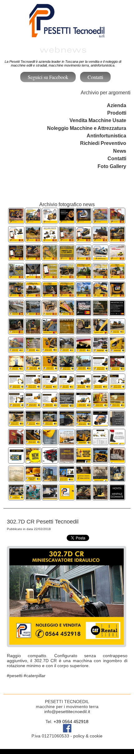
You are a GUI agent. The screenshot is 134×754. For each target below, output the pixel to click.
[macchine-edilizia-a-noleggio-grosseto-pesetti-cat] (83, 479)
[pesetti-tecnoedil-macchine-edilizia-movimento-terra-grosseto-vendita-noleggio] (50, 258)
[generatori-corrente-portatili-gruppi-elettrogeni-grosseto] (50, 461)
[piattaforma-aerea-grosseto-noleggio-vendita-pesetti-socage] (100, 258)
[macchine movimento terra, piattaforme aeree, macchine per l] (16, 442)
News (119, 151)
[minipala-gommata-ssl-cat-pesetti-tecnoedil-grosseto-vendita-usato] (83, 258)
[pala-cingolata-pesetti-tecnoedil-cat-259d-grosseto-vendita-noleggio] (100, 368)
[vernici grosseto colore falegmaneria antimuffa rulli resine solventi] (100, 350)
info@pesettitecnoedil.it (67, 711)
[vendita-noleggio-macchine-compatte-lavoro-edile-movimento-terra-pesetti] (50, 239)
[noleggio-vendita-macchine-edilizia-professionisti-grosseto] (100, 479)
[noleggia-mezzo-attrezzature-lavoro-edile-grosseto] (83, 461)
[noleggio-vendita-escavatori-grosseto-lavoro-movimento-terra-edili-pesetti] (33, 295)
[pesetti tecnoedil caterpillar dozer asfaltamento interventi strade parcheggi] (16, 332)
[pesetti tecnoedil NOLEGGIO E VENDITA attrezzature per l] (117, 479)
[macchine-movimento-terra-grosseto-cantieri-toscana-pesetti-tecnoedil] (33, 258)
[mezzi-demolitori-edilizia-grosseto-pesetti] (67, 461)
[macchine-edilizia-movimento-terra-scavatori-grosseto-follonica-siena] (83, 442)
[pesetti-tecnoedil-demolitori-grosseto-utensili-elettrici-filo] (117, 424)
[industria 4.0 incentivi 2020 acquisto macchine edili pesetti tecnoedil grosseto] (67, 332)
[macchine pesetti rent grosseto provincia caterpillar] (50, 405)
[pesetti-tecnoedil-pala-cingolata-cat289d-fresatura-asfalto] (33, 461)
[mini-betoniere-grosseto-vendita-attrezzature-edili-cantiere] (33, 497)
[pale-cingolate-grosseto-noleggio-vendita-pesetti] (67, 276)
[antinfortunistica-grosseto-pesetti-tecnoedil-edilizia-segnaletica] (33, 479)
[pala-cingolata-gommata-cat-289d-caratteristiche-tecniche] (16, 461)
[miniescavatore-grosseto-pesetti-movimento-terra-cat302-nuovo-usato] (83, 295)
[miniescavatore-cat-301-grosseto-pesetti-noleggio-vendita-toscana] (67, 239)
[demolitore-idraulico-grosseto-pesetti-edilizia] (50, 497)
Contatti (95, 77)
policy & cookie (88, 735)
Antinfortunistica (106, 135)
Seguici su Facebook (48, 77)
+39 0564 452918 (71, 721)
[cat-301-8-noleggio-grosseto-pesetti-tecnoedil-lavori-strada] (16, 295)
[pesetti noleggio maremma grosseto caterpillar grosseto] (16, 424)
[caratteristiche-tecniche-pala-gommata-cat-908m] (100, 442)
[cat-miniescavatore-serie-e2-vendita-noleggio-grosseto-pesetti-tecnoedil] (117, 239)
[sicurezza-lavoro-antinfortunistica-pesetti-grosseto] (50, 442)
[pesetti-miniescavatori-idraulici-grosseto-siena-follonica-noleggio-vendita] (50, 479)
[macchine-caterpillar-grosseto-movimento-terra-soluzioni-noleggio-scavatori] (67, 313)
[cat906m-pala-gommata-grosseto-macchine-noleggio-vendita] (100, 424)
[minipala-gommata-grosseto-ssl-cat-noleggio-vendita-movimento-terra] (100, 276)
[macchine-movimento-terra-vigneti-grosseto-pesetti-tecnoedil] (83, 276)
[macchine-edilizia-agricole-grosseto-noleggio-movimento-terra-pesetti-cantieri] (100, 332)
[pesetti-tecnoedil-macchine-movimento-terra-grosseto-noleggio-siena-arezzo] (16, 258)
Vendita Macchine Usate (97, 120)
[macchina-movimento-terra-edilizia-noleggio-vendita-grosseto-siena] (16, 313)
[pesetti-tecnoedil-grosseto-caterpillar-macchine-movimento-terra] (117, 295)
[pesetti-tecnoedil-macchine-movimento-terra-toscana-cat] (16, 239)
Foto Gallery (112, 166)
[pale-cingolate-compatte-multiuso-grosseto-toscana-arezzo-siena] (100, 221)
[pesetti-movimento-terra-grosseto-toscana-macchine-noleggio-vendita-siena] (67, 258)
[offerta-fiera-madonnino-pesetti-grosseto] (67, 497)
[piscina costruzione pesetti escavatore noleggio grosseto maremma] (117, 405)
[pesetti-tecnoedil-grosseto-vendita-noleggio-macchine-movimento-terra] (117, 221)
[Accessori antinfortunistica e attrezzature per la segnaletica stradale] (117, 442)
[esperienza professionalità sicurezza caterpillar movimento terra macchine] (100, 405)
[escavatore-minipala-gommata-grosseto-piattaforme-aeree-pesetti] (50, 276)
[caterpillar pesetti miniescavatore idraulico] (50, 424)
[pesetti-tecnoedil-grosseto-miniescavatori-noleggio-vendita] (16, 221)
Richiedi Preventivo (103, 143)
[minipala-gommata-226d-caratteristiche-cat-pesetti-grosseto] (100, 295)
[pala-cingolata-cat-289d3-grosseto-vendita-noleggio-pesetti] (33, 239)
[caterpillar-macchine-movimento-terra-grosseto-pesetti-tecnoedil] (83, 313)
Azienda (116, 105)
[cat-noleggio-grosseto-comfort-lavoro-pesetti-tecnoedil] (33, 276)
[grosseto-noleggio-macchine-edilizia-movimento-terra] (16, 479)
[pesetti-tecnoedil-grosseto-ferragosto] (117, 258)
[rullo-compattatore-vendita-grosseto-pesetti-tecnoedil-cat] (50, 221)
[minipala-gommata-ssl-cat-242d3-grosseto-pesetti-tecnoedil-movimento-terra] (117, 276)
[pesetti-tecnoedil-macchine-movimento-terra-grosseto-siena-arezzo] (16, 276)
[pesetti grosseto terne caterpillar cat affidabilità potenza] (33, 405)
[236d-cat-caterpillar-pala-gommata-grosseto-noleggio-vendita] (67, 424)
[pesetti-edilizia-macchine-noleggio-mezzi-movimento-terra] (67, 442)
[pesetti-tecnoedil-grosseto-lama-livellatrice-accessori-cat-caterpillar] (100, 239)
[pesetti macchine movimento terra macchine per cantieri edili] (83, 497)
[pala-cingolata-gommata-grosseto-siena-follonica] (100, 461)
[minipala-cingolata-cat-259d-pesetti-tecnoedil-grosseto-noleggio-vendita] (50, 295)
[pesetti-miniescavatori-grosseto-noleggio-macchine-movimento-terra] (100, 497)
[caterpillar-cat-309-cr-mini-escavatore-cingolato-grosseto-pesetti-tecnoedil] (67, 295)
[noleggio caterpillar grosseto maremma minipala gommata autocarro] (33, 424)
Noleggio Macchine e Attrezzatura (86, 128)
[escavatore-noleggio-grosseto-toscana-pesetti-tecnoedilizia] (83, 424)
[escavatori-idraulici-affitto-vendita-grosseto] (67, 479)
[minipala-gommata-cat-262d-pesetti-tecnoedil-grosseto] (83, 239)
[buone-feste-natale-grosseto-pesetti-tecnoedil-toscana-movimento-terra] (83, 221)
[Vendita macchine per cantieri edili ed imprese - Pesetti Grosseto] (16, 497)
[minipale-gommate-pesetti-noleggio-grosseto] (117, 497)
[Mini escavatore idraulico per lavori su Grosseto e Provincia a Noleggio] (33, 442)
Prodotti (116, 113)
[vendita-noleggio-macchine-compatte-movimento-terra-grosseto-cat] (67, 221)
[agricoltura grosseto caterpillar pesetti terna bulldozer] (83, 405)
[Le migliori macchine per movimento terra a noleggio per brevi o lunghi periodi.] (16, 368)
